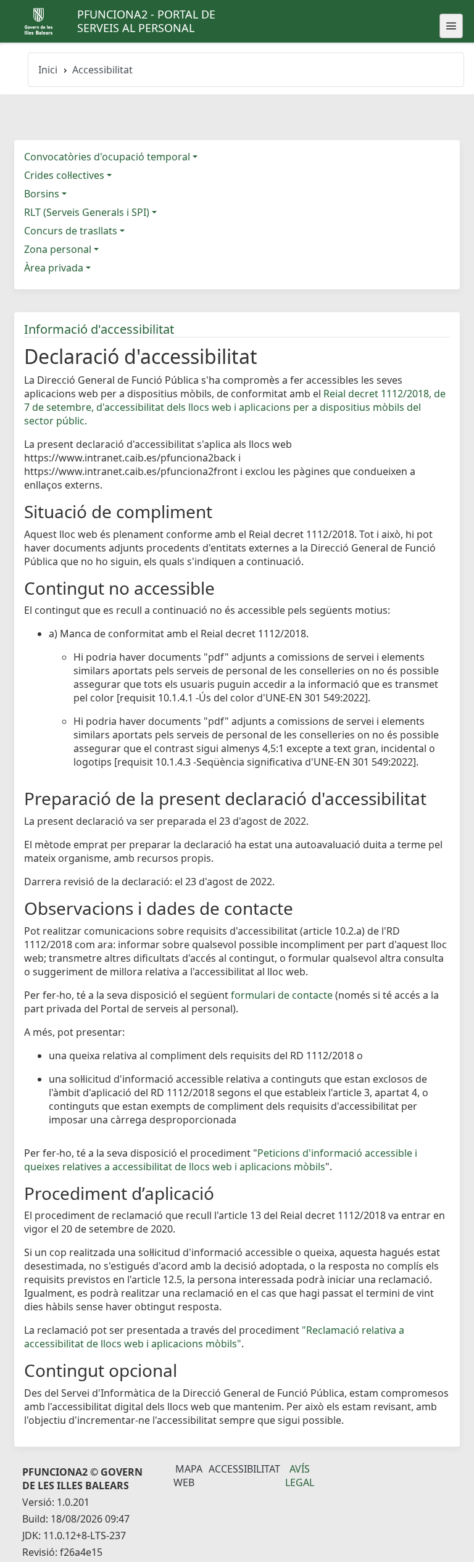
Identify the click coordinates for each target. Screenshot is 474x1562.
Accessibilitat (244, 1469)
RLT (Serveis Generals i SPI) (86, 212)
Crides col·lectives (64, 175)
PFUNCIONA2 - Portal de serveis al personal (146, 21)
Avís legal (299, 1475)
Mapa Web (187, 1475)
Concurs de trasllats (70, 231)
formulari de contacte (282, 995)
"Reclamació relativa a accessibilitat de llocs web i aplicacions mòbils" (214, 1336)
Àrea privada (53, 268)
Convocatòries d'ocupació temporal (107, 156)
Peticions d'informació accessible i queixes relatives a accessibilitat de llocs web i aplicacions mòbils (220, 1159)
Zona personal (57, 249)
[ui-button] (451, 26)
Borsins (41, 193)
